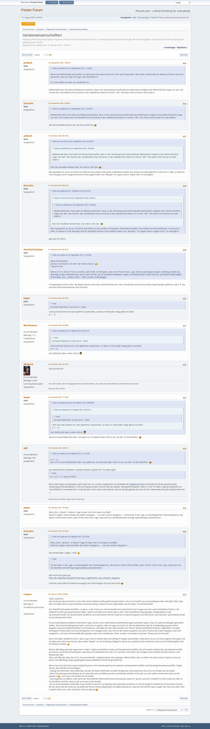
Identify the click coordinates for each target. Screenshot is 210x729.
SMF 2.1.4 (22, 726)
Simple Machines (43, 726)
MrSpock (28, 364)
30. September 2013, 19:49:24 (59, 63)
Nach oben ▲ (186, 726)
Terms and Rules (173, 726)
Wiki (134, 17)
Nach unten (27, 55)
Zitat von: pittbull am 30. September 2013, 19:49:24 (73, 109)
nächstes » (182, 47)
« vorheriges (169, 47)
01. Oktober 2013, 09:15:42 (58, 249)
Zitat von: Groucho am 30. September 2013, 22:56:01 (73, 141)
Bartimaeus (30, 325)
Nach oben (26, 698)
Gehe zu (149, 710)
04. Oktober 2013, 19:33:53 (58, 531)
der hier (59, 654)
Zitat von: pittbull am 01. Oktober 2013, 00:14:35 (72, 191)
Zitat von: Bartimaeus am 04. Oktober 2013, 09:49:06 (73, 403)
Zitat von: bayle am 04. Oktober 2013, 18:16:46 (71, 536)
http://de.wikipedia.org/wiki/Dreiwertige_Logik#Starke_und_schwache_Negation (84, 578)
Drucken (184, 55)
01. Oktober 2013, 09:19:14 (58, 298)
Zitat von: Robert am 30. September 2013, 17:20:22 (72, 68)
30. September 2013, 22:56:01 (59, 103)
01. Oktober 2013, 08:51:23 (58, 185)
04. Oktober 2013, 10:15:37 (58, 364)
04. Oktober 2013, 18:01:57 (58, 448)
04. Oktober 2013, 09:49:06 (58, 325)
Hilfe (163, 726)
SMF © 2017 (32, 726)
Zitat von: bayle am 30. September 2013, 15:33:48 (72, 255)
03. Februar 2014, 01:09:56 (58, 594)
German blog (143, 17)
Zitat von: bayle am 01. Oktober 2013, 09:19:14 (71, 331)
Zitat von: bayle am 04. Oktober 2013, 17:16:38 (71, 453)
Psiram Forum (31, 10)
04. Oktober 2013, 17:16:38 (58, 397)
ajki (26, 448)
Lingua (28, 594)
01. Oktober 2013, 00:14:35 (58, 136)
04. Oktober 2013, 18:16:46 (58, 507)
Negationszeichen (137, 484)
